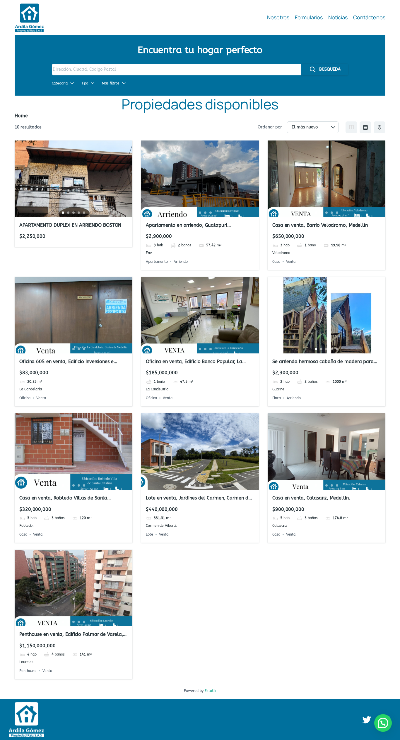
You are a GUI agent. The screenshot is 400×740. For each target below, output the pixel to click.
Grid (351, 127)
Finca (276, 398)
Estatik (210, 691)
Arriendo (181, 262)
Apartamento (157, 262)
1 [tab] (63, 212)
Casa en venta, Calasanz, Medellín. (311, 498)
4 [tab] (79, 212)
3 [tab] (73, 212)
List (365, 127)
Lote (149, 534)
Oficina (24, 398)
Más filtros (110, 83)
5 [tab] (84, 212)
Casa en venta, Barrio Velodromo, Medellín (320, 225)
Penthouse (28, 671)
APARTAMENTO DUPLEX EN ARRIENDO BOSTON (70, 225)
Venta (291, 262)
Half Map (379, 127)
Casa (276, 262)
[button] (383, 723)
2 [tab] (68, 212)
